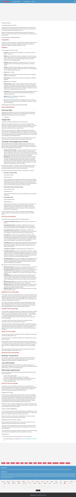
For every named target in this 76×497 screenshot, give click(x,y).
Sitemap (44, 494)
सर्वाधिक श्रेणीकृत (17, 1)
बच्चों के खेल (3, 463)
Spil (57, 481)
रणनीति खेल (39, 463)
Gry (29, 481)
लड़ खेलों (22, 463)
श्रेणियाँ (33, 1)
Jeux (33, 481)
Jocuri (38, 481)
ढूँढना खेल (35, 463)
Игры (9, 481)
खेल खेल (26, 463)
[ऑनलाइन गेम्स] (5, 2)
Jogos (19, 481)
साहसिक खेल (12, 463)
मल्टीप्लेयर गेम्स (68, 463)
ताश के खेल (30, 463)
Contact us (32, 494)
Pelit (61, 481)
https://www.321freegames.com (10, 97)
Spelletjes (67, 481)
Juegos (14, 481)
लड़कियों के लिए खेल (55, 463)
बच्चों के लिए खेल (62, 463)
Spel (53, 481)
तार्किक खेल (44, 463)
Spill (48, 481)
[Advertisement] (38, 12)
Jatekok (72, 481)
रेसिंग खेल (8, 463)
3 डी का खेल (49, 463)
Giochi (43, 481)
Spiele (24, 481)
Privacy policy (38, 494)
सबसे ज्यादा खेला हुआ (26, 1)
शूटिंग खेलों (17, 463)
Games (4, 481)
